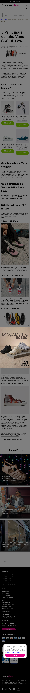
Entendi (15, 655)
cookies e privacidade (13, 652)
